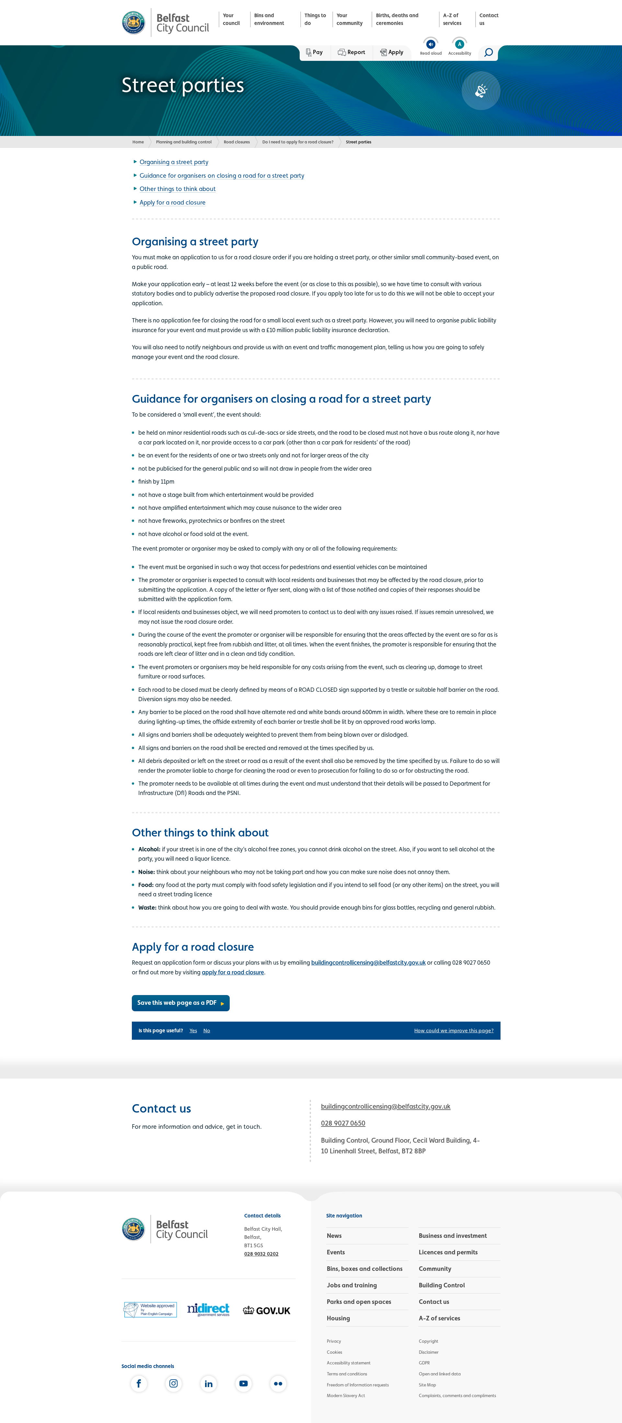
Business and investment (453, 1235)
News (334, 1235)
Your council (231, 19)
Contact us (489, 19)
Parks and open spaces (359, 1301)
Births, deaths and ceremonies (397, 19)
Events (336, 1252)
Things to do (315, 19)
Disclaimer (429, 1352)
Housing (338, 1318)
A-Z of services (452, 19)
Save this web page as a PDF (176, 1002)
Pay (318, 52)
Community (435, 1268)
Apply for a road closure (173, 202)
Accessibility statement (349, 1362)
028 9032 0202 (261, 1254)
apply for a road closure (233, 972)
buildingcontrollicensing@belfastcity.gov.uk (368, 962)
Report (356, 52)
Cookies (334, 1352)
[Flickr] (278, 1385)
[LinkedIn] (209, 1385)
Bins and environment (269, 19)
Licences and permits (448, 1252)
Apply (395, 52)
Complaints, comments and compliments (457, 1395)
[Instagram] (174, 1385)
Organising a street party (174, 161)
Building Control (442, 1285)
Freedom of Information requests (358, 1384)
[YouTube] (244, 1385)
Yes (193, 1030)
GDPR (424, 1362)
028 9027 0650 (343, 1123)
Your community (350, 19)
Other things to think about (178, 188)
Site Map (427, 1384)
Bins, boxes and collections (365, 1268)
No (206, 1030)
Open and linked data (440, 1373)
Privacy (334, 1341)
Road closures (237, 141)
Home (138, 141)
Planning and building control (184, 141)
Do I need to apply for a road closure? (298, 141)
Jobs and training (352, 1285)
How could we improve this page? (454, 1030)
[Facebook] (139, 1385)
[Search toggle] (488, 53)
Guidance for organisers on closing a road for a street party (222, 175)
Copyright (428, 1341)
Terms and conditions (347, 1373)
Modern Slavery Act (346, 1395)
